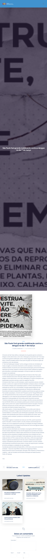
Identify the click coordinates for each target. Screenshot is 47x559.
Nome (12, 552)
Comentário (13, 540)
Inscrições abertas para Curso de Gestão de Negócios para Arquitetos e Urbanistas (33, 494)
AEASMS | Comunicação (18, 348)
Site (24, 552)
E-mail (18, 552)
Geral (23, 341)
